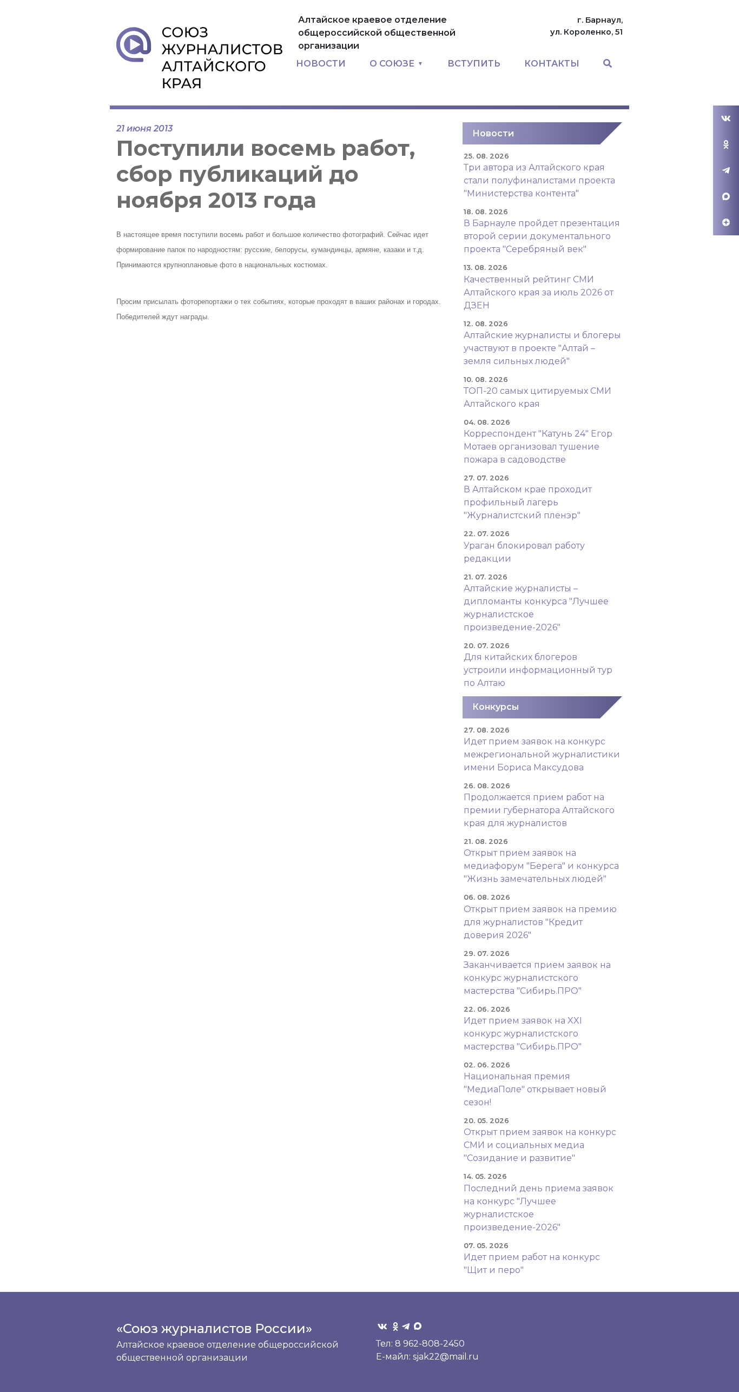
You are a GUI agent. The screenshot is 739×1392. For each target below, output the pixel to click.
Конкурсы (495, 707)
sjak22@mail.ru (446, 1356)
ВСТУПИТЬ (473, 63)
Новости (493, 133)
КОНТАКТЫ (551, 63)
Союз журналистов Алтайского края (199, 57)
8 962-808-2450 (430, 1343)
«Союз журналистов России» (214, 1328)
